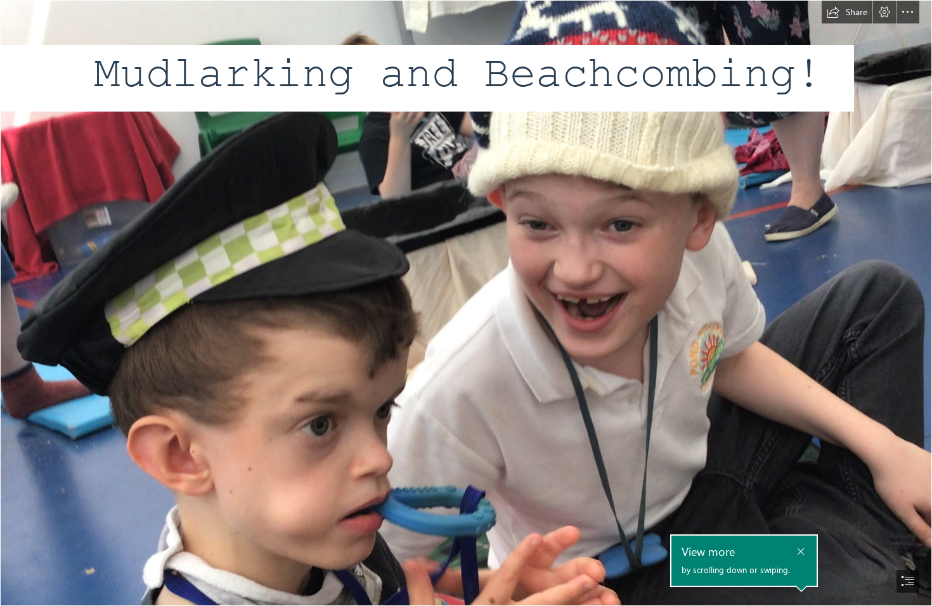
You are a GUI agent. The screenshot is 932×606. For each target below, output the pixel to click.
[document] (466, 303)
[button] (847, 12)
